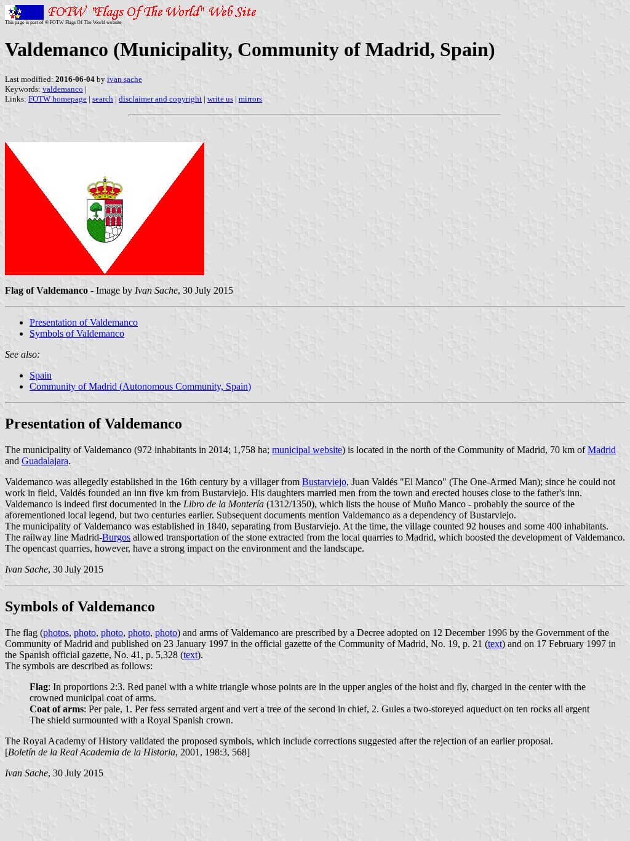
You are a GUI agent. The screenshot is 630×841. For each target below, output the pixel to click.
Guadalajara (45, 461)
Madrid (602, 450)
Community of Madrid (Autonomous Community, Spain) (140, 386)
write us (220, 98)
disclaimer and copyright (160, 98)
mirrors (250, 98)
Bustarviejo (324, 482)
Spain (41, 375)
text (495, 643)
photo (85, 632)
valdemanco (62, 89)
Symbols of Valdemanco (77, 333)
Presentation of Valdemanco (84, 322)
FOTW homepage (57, 98)
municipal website (307, 450)
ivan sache (124, 79)
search (102, 98)
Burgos (116, 537)
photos (56, 632)
